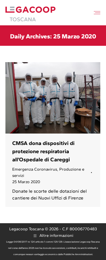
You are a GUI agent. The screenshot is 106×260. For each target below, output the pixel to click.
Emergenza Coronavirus (34, 169)
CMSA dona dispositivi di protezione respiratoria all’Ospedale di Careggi (43, 151)
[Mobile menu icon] (97, 12)
